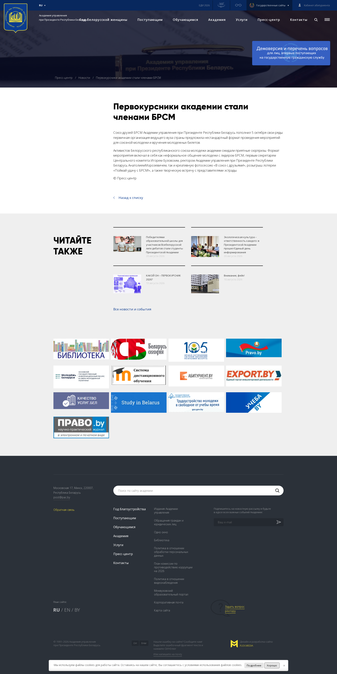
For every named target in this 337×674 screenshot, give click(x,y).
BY (77, 610)
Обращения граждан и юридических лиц (169, 522)
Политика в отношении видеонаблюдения (169, 581)
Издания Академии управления (166, 510)
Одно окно (161, 532)
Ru (41, 7)
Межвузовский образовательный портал (171, 592)
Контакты (298, 20)
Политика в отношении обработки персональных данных (171, 551)
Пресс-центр (269, 20)
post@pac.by (61, 497)
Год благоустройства (129, 509)
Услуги (241, 20)
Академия (217, 20)
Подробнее (254, 665)
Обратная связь (63, 510)
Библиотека (161, 540)
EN (67, 610)
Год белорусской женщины (103, 20)
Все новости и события (132, 309)
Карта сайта (162, 610)
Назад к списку (131, 197)
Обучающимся (185, 20)
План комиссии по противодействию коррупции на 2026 (173, 567)
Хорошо (272, 665)
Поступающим (150, 20)
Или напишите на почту (167, 654)
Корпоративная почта (168, 602)
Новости (84, 78)
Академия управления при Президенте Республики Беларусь (63, 17)
